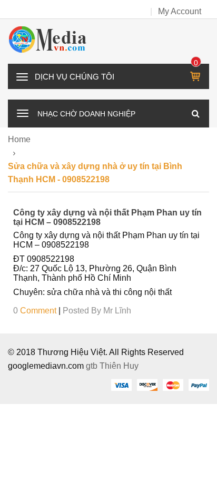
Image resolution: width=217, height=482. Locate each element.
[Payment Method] (121, 384)
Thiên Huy (119, 365)
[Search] (195, 113)
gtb (93, 365)
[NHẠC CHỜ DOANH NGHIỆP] (22, 112)
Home (19, 139)
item (196, 62)
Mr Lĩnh (117, 310)
